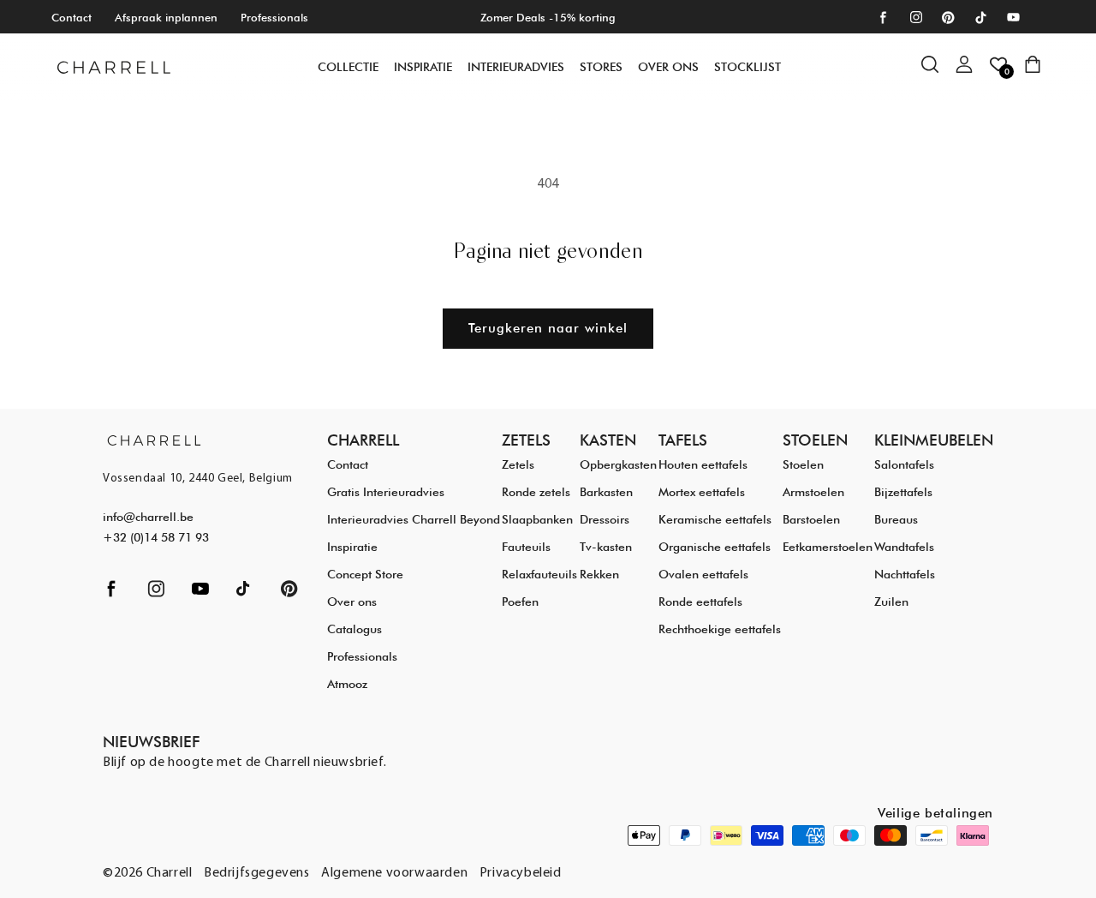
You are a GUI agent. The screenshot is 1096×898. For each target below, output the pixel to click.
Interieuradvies (516, 67)
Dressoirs (604, 519)
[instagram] (915, 17)
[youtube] (1013, 17)
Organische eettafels (714, 547)
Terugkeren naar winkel (548, 328)
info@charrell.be (148, 517)
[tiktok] (980, 17)
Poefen (520, 601)
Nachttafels (904, 574)
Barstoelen (811, 519)
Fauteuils (526, 547)
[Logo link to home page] (154, 440)
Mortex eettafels (701, 492)
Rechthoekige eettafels (719, 629)
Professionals (274, 17)
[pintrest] (948, 17)
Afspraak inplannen (166, 17)
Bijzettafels (903, 492)
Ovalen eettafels (703, 574)
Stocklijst (747, 67)
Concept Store (365, 574)
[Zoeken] (938, 73)
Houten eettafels (703, 464)
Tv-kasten (606, 547)
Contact (71, 17)
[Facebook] (883, 17)
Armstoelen (813, 492)
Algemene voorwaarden (394, 873)
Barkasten (606, 492)
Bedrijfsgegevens (257, 873)
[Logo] (113, 67)
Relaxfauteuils (539, 574)
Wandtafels (904, 547)
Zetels (518, 464)
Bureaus (896, 519)
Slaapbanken (537, 519)
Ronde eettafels (700, 601)
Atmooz (347, 684)
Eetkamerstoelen (828, 547)
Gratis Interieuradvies (385, 492)
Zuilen (891, 601)
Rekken (599, 574)
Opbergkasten (618, 464)
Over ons (668, 67)
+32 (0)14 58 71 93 (156, 537)
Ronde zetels (536, 492)
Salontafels (904, 464)
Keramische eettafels (714, 519)
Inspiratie (352, 547)
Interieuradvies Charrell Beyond (413, 519)
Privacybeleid (521, 873)
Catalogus (354, 629)
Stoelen (803, 464)
